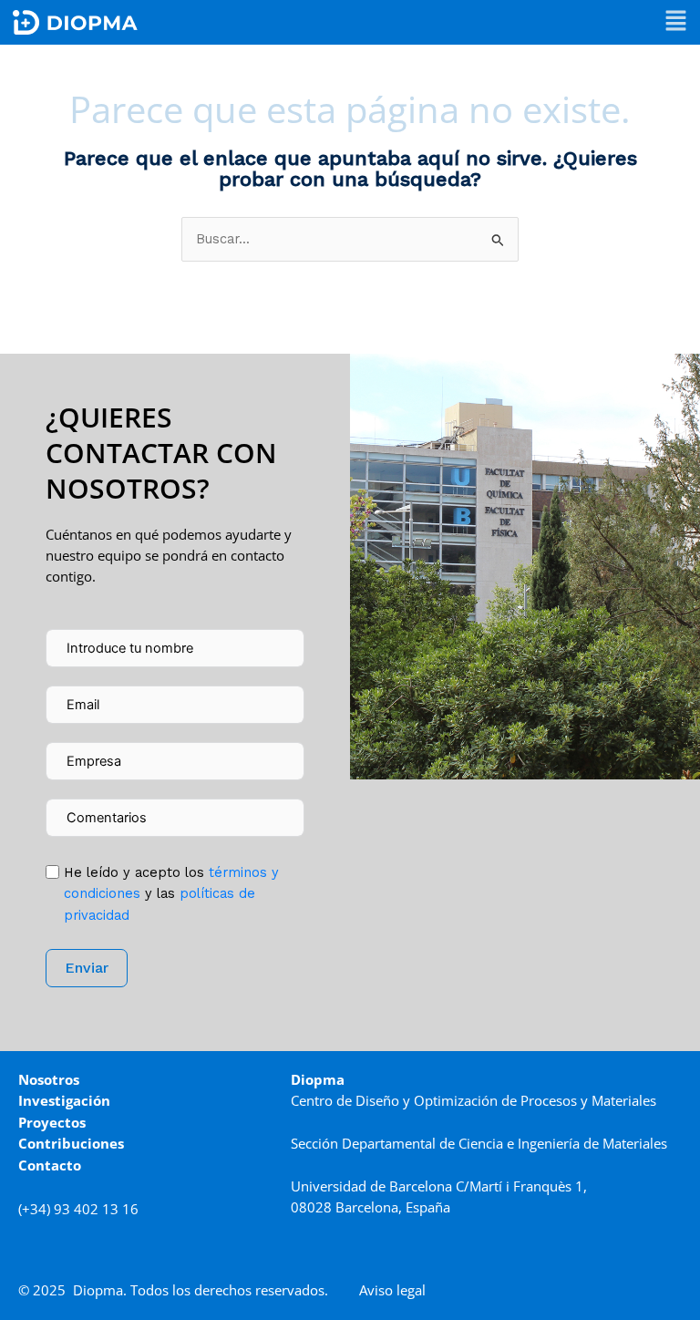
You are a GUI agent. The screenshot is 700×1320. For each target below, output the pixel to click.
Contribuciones (71, 1143)
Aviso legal (392, 1290)
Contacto (49, 1165)
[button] (675, 22)
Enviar (86, 967)
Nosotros (48, 1079)
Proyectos (52, 1122)
